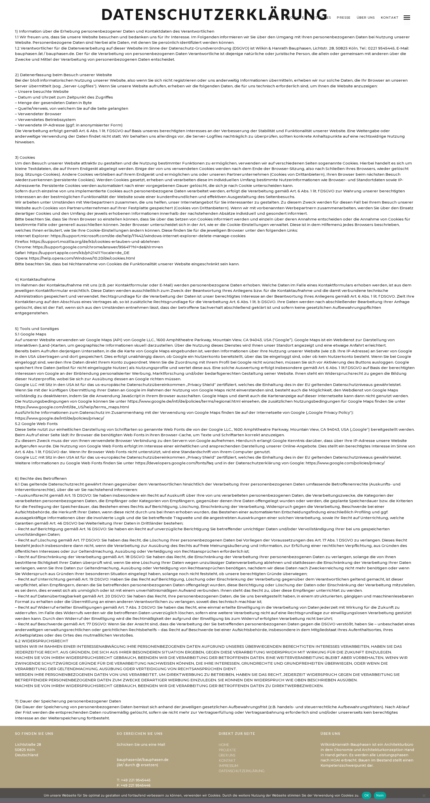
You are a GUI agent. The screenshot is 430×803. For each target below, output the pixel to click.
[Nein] (423, 795)
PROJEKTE (295, 17)
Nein (380, 795)
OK (366, 795)
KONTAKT (390, 17)
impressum (228, 765)
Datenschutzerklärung (242, 771)
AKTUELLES (320, 17)
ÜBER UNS (366, 17)
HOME (273, 17)
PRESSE (344, 17)
